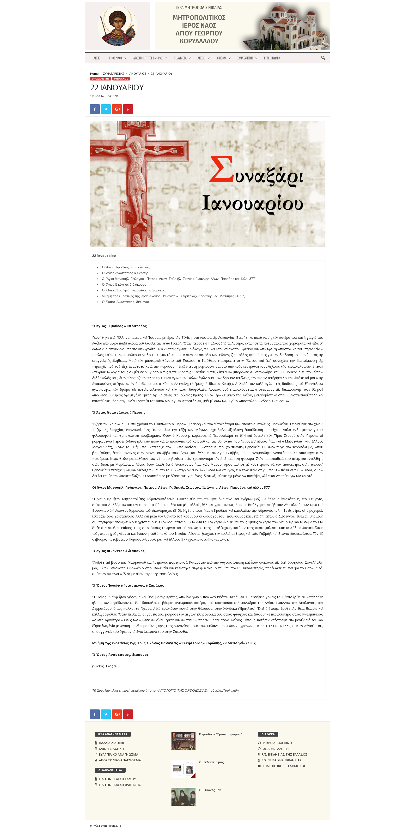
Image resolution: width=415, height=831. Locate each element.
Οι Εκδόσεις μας (211, 762)
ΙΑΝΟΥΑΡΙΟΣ (137, 73)
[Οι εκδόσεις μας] (183, 769)
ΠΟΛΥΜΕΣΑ (180, 58)
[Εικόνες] (183, 797)
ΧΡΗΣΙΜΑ (221, 58)
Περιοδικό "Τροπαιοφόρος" (220, 734)
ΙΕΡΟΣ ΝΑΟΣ (115, 58)
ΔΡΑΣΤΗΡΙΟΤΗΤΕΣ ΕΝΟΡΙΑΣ (148, 58)
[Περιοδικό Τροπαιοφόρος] (183, 741)
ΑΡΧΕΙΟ (202, 58)
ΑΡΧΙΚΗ (97, 58)
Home (94, 73)
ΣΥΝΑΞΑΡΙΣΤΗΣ (245, 58)
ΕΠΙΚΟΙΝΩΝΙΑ (272, 58)
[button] (323, 58)
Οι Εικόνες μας (210, 790)
